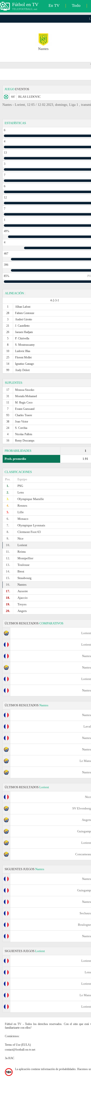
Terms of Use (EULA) (18, 1044)
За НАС (9, 1058)
